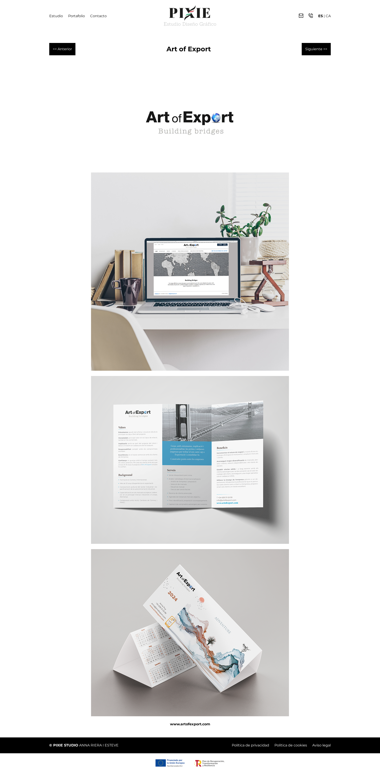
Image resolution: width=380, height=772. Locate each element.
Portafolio (76, 16)
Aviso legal (321, 745)
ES (320, 16)
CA (328, 16)
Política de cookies (290, 745)
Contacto (98, 16)
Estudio (56, 16)
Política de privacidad (250, 745)
